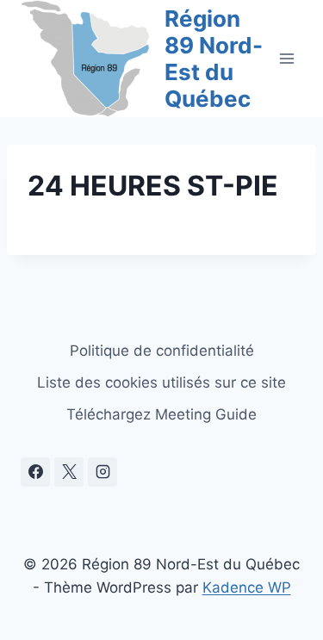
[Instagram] (102, 472)
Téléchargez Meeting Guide (161, 414)
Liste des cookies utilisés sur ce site (161, 382)
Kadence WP (246, 587)
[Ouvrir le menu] (286, 58)
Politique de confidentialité (162, 350)
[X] (69, 472)
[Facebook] (35, 472)
